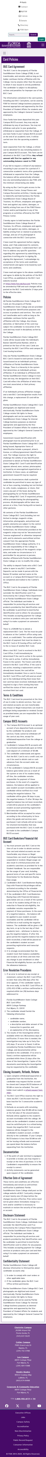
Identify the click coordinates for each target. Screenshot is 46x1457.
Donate (24, 20)
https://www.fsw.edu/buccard (18, 284)
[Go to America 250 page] (29, 45)
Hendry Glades (23, 1372)
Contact (24, 7)
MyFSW (24, 11)
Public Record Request (23, 1440)
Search (33, 34)
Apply (24, 2)
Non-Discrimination (23, 1431)
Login (41, 39)
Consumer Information (23, 1445)
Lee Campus (23, 1357)
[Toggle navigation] (43, 45)
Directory (24, 25)
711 (34, 1399)
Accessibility (23, 1449)
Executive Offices (23, 1413)
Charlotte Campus (23, 1327)
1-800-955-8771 (22, 1399)
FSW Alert (24, 29)
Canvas (24, 16)
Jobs (23, 1417)
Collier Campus (23, 1342)
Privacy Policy (23, 1435)
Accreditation (23, 1426)
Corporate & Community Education (23, 1387)
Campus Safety (23, 1422)
